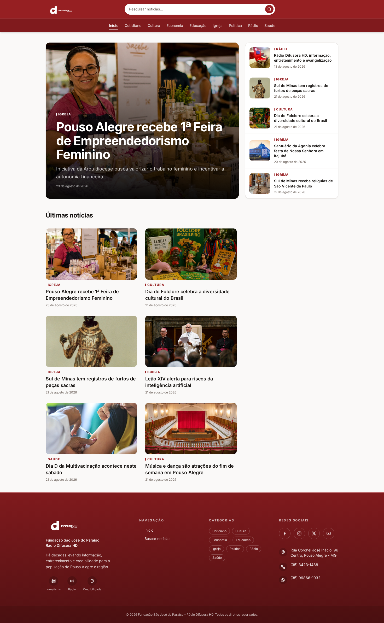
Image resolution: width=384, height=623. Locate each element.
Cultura (240, 531)
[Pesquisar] (269, 9)
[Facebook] (284, 533)
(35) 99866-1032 (305, 577)
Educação (243, 540)
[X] (314, 533)
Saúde (217, 558)
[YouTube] (328, 533)
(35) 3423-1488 (304, 564)
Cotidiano (219, 531)
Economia (219, 540)
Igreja (216, 549)
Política (235, 549)
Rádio (253, 549)
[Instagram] (299, 533)
